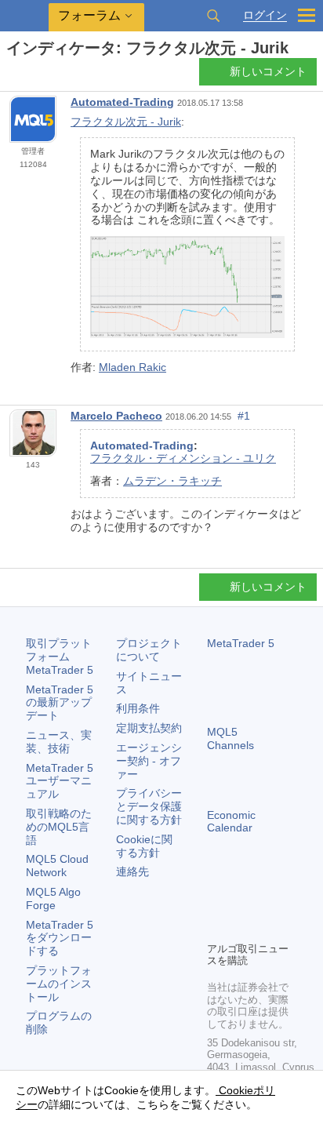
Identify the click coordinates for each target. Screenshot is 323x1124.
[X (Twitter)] (266, 902)
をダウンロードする (59, 938)
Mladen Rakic (132, 367)
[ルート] (11, 76)
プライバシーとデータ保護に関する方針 (149, 806)
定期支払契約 (149, 728)
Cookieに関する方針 (144, 846)
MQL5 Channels (230, 738)
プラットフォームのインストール (59, 983)
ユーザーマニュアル (59, 781)
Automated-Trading (122, 102)
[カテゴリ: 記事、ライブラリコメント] (30, 76)
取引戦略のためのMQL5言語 (59, 826)
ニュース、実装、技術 (59, 742)
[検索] (213, 15)
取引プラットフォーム (59, 656)
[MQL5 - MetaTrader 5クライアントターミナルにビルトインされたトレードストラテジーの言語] (24, 16)
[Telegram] (241, 902)
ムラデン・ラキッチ (172, 481)
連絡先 (132, 871)
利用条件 (138, 708)
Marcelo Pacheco (116, 415)
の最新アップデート (59, 702)
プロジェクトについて (149, 650)
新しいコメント (268, 71)
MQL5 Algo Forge (53, 898)
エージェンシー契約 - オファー (149, 760)
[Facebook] (216, 902)
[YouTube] (216, 927)
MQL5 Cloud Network (57, 865)
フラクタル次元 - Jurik (126, 121)
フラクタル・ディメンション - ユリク (183, 458)
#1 (244, 415)
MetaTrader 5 (240, 643)
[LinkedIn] (241, 927)
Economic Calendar (231, 822)
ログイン (265, 15)
